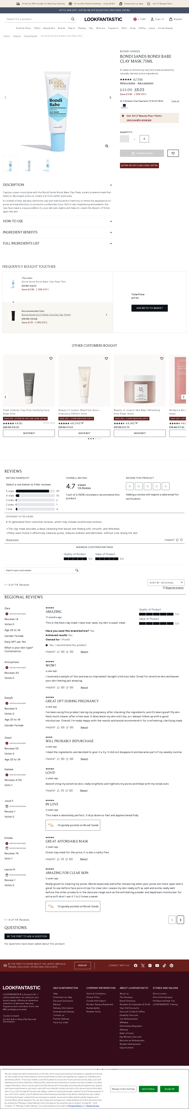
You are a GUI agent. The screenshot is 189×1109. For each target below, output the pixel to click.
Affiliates (124, 1022)
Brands (17, 36)
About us (124, 993)
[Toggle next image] (110, 97)
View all (175, 101)
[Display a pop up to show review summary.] (82, 423)
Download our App (62, 997)
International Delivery (63, 1011)
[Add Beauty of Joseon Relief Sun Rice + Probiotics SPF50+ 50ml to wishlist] (106, 358)
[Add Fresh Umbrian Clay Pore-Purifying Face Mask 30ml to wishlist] (51, 358)
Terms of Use (92, 1106)
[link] (157, 19)
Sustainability (93, 1008)
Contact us (58, 1015)
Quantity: (126, 132)
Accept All (169, 1089)
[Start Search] (73, 19)
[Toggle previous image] (5, 97)
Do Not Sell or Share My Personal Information (19, 1020)
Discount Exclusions (63, 1001)
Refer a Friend (127, 1033)
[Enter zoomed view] (106, 146)
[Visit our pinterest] (171, 965)
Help (55, 993)
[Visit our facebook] (135, 965)
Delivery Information (63, 1008)
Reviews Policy (93, 1011)
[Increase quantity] (144, 138)
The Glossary (126, 997)
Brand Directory (128, 1001)
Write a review (127, 83)
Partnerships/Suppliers (131, 1026)
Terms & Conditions (96, 993)
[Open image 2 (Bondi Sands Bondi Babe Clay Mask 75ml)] (29, 163)
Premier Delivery (61, 1019)
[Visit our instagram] (150, 965)
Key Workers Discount (130, 1037)
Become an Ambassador (132, 1040)
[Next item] (183, 397)
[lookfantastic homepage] (103, 19)
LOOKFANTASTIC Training (165, 1004)
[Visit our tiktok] (164, 965)
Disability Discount (129, 1015)
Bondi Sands (31, 36)
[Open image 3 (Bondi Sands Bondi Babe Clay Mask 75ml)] (47, 163)
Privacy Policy (93, 997)
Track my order (60, 1022)
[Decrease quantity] (124, 138)
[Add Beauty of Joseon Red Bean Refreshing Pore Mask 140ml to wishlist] (161, 358)
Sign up (82, 965)
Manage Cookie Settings (123, 1089)
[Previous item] (5, 397)
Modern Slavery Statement (99, 1004)
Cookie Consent (11, 1016)
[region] (94, 1089)
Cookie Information (96, 1001)
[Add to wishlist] (173, 153)
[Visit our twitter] (142, 965)
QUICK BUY (29, 433)
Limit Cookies (148, 1089)
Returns (57, 1004)
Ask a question (145, 83)
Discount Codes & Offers (132, 1011)
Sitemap (124, 1029)
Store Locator (160, 993)
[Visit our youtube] (157, 965)
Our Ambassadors (129, 1019)
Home (7, 36)
